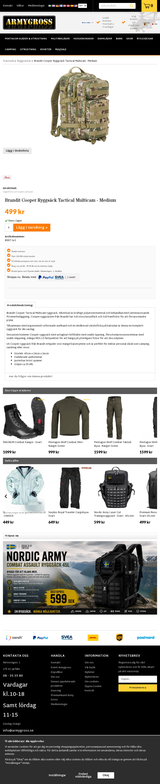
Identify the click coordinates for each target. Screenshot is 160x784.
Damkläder (105, 39)
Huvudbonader (84, 39)
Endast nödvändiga (83, 775)
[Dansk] (68, 6)
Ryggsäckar (145, 39)
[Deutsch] (57, 6)
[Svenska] (50, 6)
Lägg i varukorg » (32, 227)
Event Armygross (61, 667)
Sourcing (56, 690)
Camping (10, 49)
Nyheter (45, 49)
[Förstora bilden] (80, 105)
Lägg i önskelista (17, 150)
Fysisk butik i (34, 271)
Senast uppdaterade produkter (63, 683)
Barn (119, 39)
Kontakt (8, 6)
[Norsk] (64, 6)
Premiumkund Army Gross (62, 697)
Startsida (8, 61)
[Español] (72, 6)
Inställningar (57, 775)
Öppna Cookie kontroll (93, 688)
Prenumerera (137, 687)
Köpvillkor (57, 672)
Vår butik (90, 667)
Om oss (55, 677)
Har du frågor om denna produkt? (30, 376)
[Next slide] (154, 426)
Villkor (20, 6)
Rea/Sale (60, 49)
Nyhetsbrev (92, 677)
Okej (106, 775)
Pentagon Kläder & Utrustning (26, 39)
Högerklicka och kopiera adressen (18, 192)
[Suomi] (61, 6)
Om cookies (92, 681)
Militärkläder (60, 39)
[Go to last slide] (6, 426)
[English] (53, 6)
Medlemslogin (36, 6)
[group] (24, 425)
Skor (129, 39)
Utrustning (28, 49)
